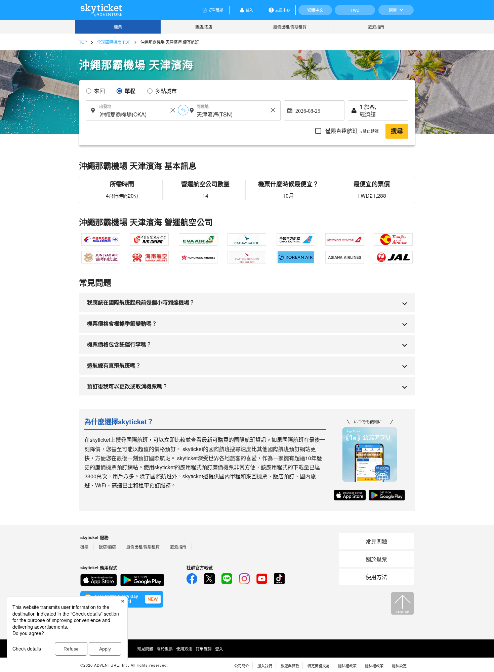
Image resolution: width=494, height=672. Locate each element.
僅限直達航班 (351, 131)
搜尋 (397, 131)
